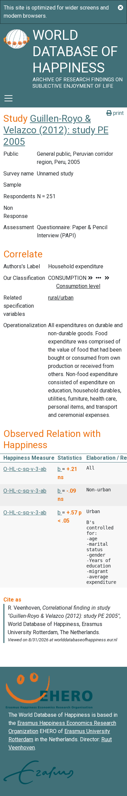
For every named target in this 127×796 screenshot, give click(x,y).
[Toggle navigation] (8, 98)
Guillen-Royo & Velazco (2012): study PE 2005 (55, 130)
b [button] (60, 469)
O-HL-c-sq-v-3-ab (24, 469)
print (118, 113)
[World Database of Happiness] (16, 56)
